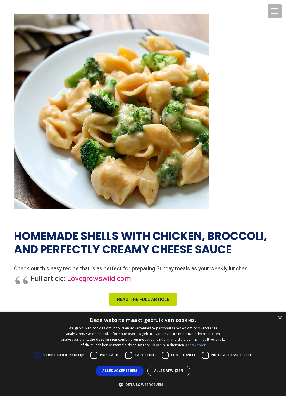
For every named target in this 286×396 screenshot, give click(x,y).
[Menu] (275, 11)
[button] (143, 384)
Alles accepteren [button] (119, 370)
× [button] (280, 318)
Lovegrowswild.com (99, 278)
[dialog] (143, 354)
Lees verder (196, 345)
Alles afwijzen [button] (168, 370)
